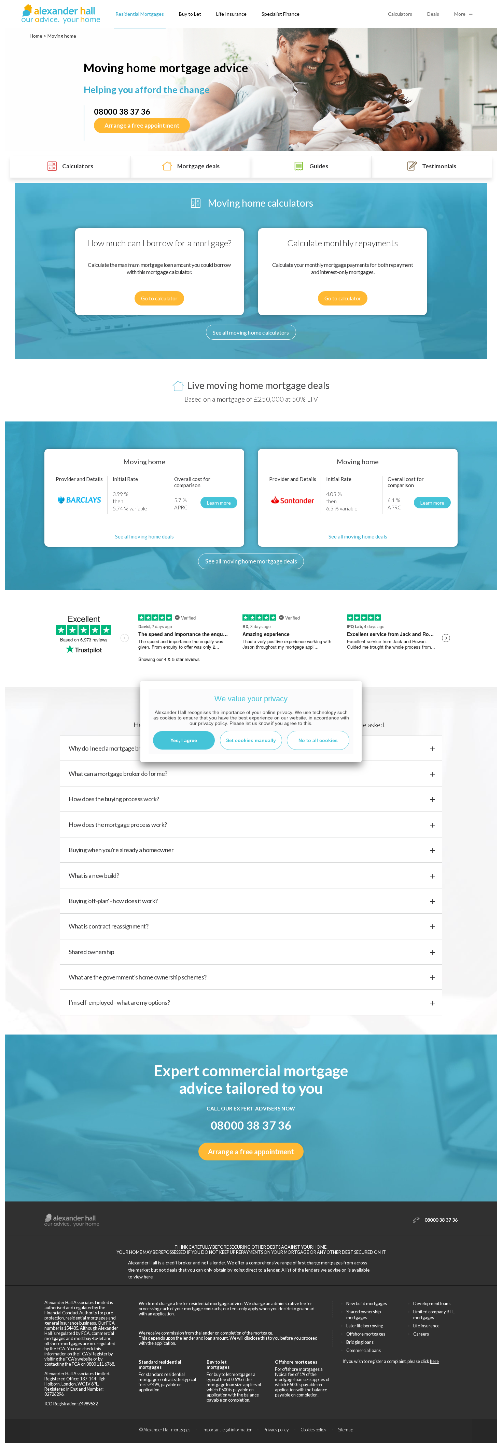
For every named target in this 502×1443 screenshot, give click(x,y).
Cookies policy (314, 1429)
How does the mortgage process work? (118, 824)
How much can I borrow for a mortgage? (159, 243)
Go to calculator (159, 298)
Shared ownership (91, 952)
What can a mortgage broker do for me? (118, 773)
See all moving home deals (144, 536)
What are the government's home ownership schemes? (138, 977)
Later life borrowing (364, 1325)
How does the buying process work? (114, 799)
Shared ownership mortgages (363, 1314)
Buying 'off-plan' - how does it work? (113, 901)
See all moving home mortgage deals (251, 561)
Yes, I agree (183, 740)
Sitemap (345, 1429)
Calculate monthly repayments (342, 243)
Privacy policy (276, 1429)
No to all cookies (318, 740)
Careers (421, 1334)
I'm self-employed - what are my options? (119, 1002)
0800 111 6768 (100, 1364)
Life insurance (426, 1325)
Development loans (431, 1303)
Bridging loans (360, 1342)
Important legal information (227, 1429)
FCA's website (79, 1359)
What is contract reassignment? (108, 926)
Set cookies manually (251, 740)
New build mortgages (366, 1303)
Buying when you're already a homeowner (121, 850)
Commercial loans (363, 1350)
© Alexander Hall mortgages (165, 1429)
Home (36, 36)
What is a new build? (94, 875)
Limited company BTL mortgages (434, 1314)
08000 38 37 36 (122, 111)
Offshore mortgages (365, 1334)
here (148, 1276)
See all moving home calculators (251, 332)
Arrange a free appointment (141, 125)
